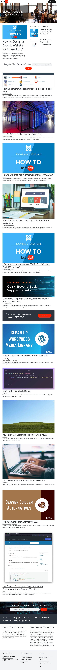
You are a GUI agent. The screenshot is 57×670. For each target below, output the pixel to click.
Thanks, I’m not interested (28, 357)
